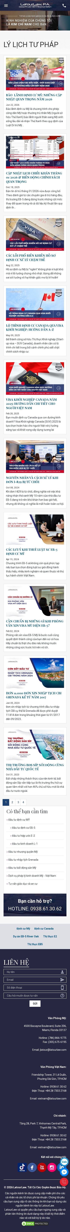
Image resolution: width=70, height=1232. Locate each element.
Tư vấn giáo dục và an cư (22, 883)
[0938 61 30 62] (64, 1182)
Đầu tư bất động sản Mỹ (21, 867)
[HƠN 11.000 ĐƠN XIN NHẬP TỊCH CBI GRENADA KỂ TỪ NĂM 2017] (35, 672)
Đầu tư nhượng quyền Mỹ (22, 851)
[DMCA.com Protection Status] (35, 1223)
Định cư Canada (44, 928)
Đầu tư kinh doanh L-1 (24, 843)
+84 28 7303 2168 (55, 1090)
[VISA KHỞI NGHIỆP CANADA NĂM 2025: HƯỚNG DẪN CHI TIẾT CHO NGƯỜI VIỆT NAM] (35, 378)
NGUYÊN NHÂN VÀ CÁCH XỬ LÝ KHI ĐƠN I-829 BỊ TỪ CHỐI (32, 480)
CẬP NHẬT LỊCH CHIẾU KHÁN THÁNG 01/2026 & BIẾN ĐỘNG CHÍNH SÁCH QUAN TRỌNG (34, 177)
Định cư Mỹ (23, 928)
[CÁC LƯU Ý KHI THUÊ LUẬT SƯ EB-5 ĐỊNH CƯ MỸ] (35, 529)
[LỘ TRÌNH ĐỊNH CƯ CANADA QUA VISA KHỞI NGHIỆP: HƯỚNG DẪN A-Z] (35, 304)
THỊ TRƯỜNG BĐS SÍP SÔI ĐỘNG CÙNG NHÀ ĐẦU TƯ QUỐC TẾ (35, 767)
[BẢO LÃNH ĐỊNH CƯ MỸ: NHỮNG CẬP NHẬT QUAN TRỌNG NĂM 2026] (35, 73)
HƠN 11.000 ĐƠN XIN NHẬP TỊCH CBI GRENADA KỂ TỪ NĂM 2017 (33, 695)
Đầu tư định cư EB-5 (22, 827)
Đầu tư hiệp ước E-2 (22, 835)
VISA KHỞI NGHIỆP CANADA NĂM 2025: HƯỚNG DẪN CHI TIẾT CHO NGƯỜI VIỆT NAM (31, 404)
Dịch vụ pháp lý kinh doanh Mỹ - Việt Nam (31, 875)
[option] (35, 21)
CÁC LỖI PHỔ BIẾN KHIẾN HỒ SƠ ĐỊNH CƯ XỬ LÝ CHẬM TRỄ (31, 258)
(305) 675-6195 (57, 1041)
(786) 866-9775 (57, 1037)
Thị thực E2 (50, 936)
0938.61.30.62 (46, 908)
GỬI (35, 1003)
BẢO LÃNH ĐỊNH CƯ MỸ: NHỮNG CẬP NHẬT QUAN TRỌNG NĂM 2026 (34, 97)
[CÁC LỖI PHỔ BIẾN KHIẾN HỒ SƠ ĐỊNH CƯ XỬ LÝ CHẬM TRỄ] (35, 234)
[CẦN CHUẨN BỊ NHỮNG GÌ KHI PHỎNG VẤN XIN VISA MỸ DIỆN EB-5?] (35, 601)
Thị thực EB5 (35, 944)
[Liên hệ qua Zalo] (64, 1161)
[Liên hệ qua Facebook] (64, 1171)
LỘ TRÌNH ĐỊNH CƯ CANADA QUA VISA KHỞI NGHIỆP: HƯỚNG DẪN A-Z (34, 327)
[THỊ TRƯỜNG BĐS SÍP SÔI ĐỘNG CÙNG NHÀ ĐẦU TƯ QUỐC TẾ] (35, 744)
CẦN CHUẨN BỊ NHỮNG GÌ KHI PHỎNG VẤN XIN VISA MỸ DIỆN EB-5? (34, 623)
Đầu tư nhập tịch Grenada (22, 859)
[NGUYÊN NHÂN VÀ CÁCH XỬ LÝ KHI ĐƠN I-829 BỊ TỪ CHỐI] (35, 456)
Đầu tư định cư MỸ (18, 819)
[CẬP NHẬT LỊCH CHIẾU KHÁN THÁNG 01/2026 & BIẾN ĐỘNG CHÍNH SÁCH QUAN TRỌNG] (35, 151)
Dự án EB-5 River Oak (26, 936)
